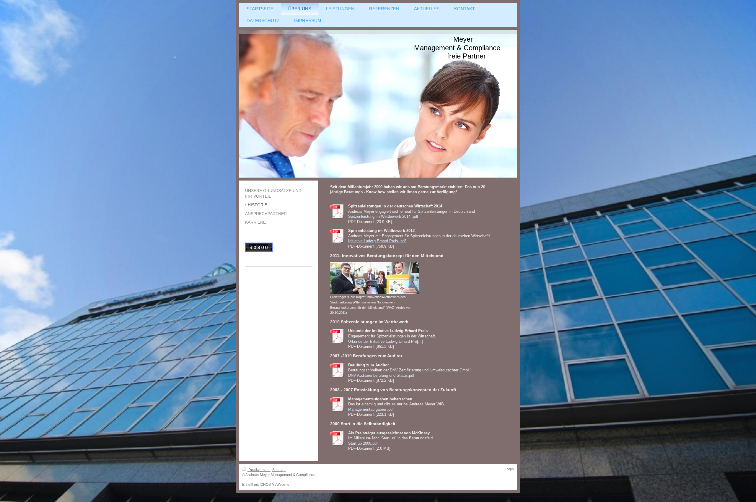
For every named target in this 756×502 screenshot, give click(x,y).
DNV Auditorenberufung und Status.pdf (381, 375)
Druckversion (259, 470)
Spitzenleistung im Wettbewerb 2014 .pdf (383, 216)
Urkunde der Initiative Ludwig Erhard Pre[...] (385, 341)
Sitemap (279, 470)
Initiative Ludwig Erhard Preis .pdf (377, 241)
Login (509, 469)
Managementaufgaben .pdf (371, 409)
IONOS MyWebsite (274, 484)
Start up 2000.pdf (363, 443)
